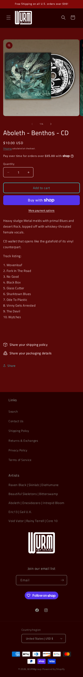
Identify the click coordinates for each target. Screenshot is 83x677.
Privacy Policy (18, 450)
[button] (8, 17)
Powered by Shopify (53, 669)
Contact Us (16, 421)
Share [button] (11, 365)
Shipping (7, 148)
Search (13, 411)
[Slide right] (51, 124)
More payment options (42, 210)
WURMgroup (34, 669)
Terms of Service (20, 460)
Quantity (8, 164)
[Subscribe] (62, 580)
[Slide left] (32, 124)
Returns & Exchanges (23, 440)
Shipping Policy (19, 430)
